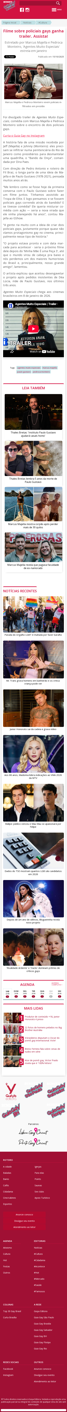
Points (38, 1179)
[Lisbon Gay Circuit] (33, 1132)
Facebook (8, 1368)
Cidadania (8, 1191)
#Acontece (39, 1266)
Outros (6, 1272)
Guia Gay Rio (40, 1348)
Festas (6, 1266)
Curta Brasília (10, 1317)
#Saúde (38, 1285)
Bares (6, 1179)
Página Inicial (9, 22)
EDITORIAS (39, 1241)
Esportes (7, 1203)
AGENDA (41, 984)
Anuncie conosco (24, 1214)
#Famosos (39, 1291)
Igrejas (38, 1166)
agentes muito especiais (28, 367)
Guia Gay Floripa (42, 1342)
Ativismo (7, 1247)
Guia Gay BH (40, 1336)
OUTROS (38, 1362)
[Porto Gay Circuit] (33, 1142)
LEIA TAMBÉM (33, 388)
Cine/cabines (9, 1197)
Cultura (6, 1253)
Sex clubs (39, 1191)
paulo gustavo (24, 371)
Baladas (7, 1172)
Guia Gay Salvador (43, 1329)
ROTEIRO (8, 1159)
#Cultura (42, 22)
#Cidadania (39, 1260)
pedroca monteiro (41, 371)
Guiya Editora (40, 1311)
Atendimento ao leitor (24, 1227)
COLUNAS (8, 1304)
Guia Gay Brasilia (42, 1323)
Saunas (38, 1185)
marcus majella (50, 367)
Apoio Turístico (42, 1197)
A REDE (37, 1304)
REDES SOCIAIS (11, 1362)
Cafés (6, 1185)
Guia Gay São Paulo (44, 1317)
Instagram (8, 1375)
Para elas (39, 1172)
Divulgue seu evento (24, 1220)
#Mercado (39, 1278)
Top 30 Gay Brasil (12, 1311)
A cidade (7, 1166)
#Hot (36, 1272)
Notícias (27, 22)
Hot (5, 1260)
